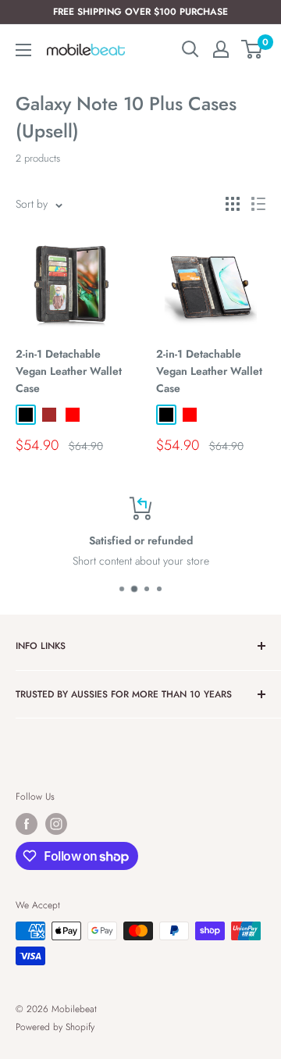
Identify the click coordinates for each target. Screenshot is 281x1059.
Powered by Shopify (55, 1027)
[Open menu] (23, 50)
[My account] (221, 49)
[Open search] (190, 49)
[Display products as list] (258, 204)
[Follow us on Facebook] (26, 824)
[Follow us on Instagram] (56, 824)
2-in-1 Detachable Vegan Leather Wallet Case (69, 370)
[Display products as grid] (233, 204)
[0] (252, 49)
